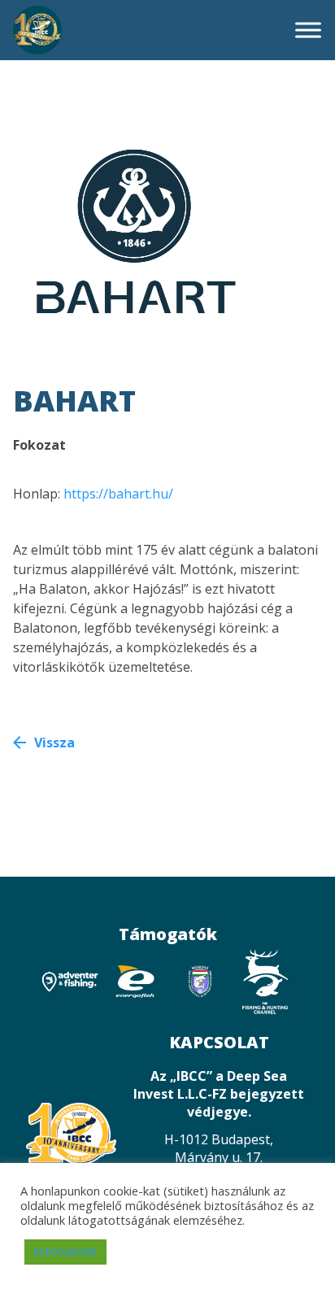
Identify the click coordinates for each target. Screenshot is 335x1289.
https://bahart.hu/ (118, 494)
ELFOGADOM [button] (65, 1251)
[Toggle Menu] (308, 29)
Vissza (54, 742)
